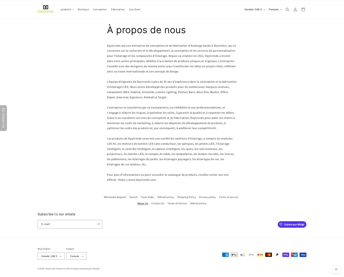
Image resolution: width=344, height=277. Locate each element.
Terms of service (228, 197)
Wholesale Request (115, 197)
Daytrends (51, 268)
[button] (67, 9)
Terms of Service (177, 203)
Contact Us (157, 203)
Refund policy (166, 197)
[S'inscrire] (98, 224)
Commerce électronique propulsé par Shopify (77, 268)
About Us (142, 203)
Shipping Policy (186, 197)
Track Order (147, 197)
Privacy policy (207, 197)
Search (134, 197)
